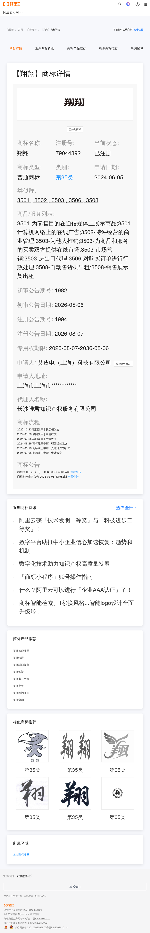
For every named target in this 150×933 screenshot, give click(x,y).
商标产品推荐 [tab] (76, 48)
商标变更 (18, 686)
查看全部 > (126, 507)
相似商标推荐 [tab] (108, 48)
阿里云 (10, 29)
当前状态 (105, 142)
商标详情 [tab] (16, 48)
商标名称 (28, 142)
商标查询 (18, 700)
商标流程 (28, 422)
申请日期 (105, 167)
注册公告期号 (34, 319)
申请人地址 (31, 376)
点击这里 (138, 29)
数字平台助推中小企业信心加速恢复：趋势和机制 (75, 546)
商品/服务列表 (35, 213)
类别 (61, 167)
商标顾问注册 (21, 693)
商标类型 (28, 167)
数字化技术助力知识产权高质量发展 (64, 563)
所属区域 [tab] (137, 48)
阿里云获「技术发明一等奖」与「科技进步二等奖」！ (75, 524)
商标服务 (32, 29)
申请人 (25, 362)
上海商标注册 (21, 854)
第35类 (64, 177)
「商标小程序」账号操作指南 (56, 576)
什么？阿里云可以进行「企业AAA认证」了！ (75, 589)
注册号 (64, 142)
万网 (20, 29)
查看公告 (75, 472)
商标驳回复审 (21, 665)
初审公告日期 (34, 304)
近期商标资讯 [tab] (44, 48)
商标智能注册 (21, 650)
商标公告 (28, 464)
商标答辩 (18, 672)
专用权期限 (31, 348)
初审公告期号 (34, 290)
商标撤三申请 (21, 679)
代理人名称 (31, 399)
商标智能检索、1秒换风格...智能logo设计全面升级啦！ (76, 606)
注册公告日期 (34, 333)
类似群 (25, 190)
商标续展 (18, 657)
